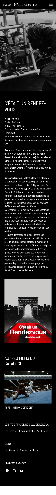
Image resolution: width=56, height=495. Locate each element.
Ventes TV (9, 136)
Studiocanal (46, 136)
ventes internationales (27, 136)
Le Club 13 (34, 449)
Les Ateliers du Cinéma (15, 449)
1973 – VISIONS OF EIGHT (19, 407)
